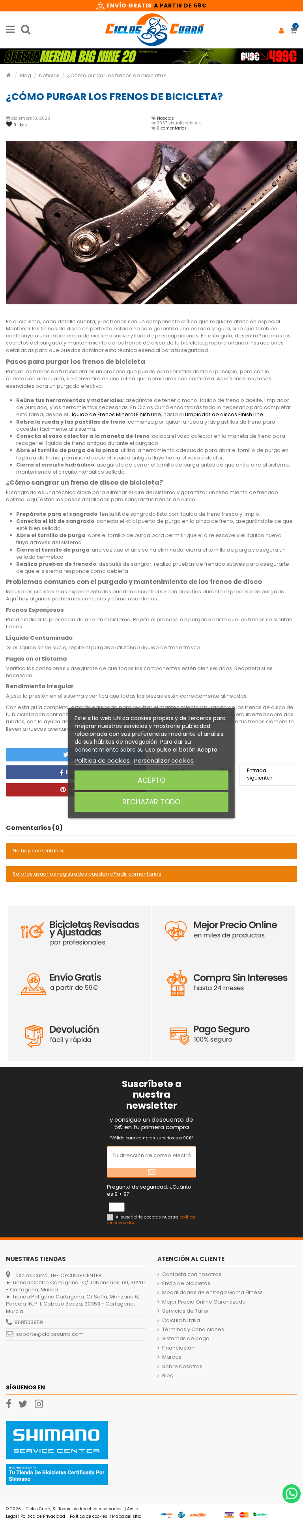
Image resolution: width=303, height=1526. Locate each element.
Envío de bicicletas (186, 1283)
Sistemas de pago (185, 1338)
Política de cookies (102, 760)
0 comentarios (172, 128)
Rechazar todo (151, 802)
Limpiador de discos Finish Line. (224, 414)
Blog (168, 1375)
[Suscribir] (151, 1172)
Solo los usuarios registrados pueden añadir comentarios (87, 874)
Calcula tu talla (181, 1320)
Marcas (171, 1357)
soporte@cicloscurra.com (50, 1334)
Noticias (165, 118)
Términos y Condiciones (193, 1329)
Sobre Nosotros (182, 1366)
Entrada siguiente (259, 774)
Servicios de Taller (185, 1311)
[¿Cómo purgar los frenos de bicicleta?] (151, 222)
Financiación (178, 1348)
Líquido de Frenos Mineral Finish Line (115, 414)
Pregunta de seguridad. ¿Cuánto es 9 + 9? (149, 1190)
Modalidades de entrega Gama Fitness (212, 1292)
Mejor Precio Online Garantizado (204, 1302)
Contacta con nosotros (191, 1274)
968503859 (29, 1322)
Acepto (151, 780)
